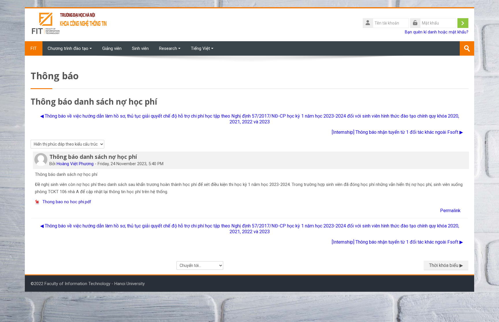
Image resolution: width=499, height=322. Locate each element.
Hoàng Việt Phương (75, 163)
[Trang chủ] (70, 24)
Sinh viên (140, 48)
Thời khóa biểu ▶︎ (446, 265)
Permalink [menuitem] (450, 210)
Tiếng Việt (200, 48)
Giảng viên (112, 48)
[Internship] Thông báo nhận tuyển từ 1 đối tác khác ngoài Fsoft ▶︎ (397, 132)
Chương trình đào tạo (68, 48)
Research (168, 48)
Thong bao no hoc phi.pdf (66, 201)
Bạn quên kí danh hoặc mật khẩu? (436, 32)
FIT (34, 48)
